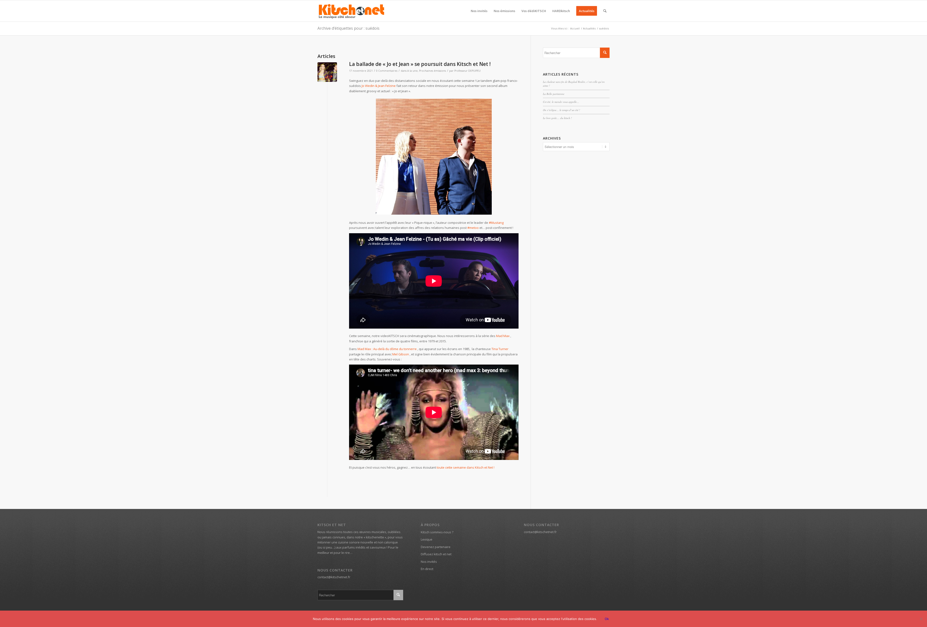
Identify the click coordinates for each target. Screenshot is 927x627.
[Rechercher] (605, 10)
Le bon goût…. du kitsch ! (557, 118)
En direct (427, 569)
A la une (412, 70)
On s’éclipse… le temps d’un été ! (561, 110)
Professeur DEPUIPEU (467, 70)
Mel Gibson (400, 354)
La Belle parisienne (553, 94)
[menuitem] (479, 10)
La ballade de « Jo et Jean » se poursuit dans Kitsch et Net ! (420, 64)
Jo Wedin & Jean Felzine (379, 86)
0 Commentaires (386, 70)
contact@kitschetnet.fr (333, 577)
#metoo (473, 227)
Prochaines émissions (432, 70)
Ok (607, 619)
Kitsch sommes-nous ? (437, 532)
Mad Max (503, 336)
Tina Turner (500, 349)
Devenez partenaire (435, 547)
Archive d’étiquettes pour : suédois (348, 28)
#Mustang (496, 222)
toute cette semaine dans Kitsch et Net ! (465, 467)
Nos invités (429, 561)
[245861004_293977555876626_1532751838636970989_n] (327, 72)
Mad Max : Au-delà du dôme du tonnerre (387, 349)
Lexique (426, 539)
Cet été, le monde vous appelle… (561, 102)
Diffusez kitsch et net (436, 554)
